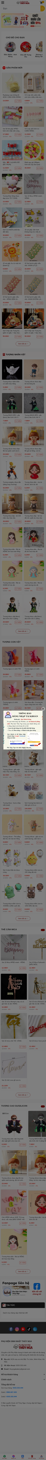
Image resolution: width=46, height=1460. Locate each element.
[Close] (43, 709)
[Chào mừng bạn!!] (23, 730)
